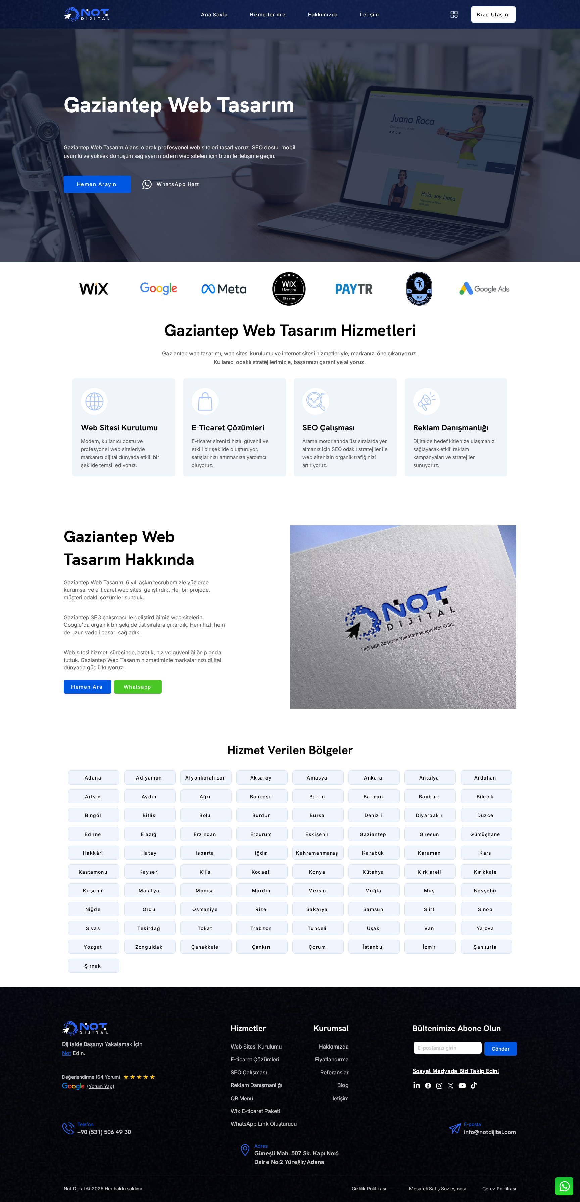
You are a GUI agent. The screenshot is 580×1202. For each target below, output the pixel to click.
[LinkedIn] (417, 1086)
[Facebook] (428, 1086)
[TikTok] (474, 1086)
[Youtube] (462, 1086)
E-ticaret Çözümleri (255, 1059)
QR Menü (242, 1098)
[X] (451, 1086)
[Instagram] (439, 1086)
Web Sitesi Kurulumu (256, 1046)
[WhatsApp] (564, 1186)
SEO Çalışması (249, 1072)
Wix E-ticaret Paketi (255, 1111)
